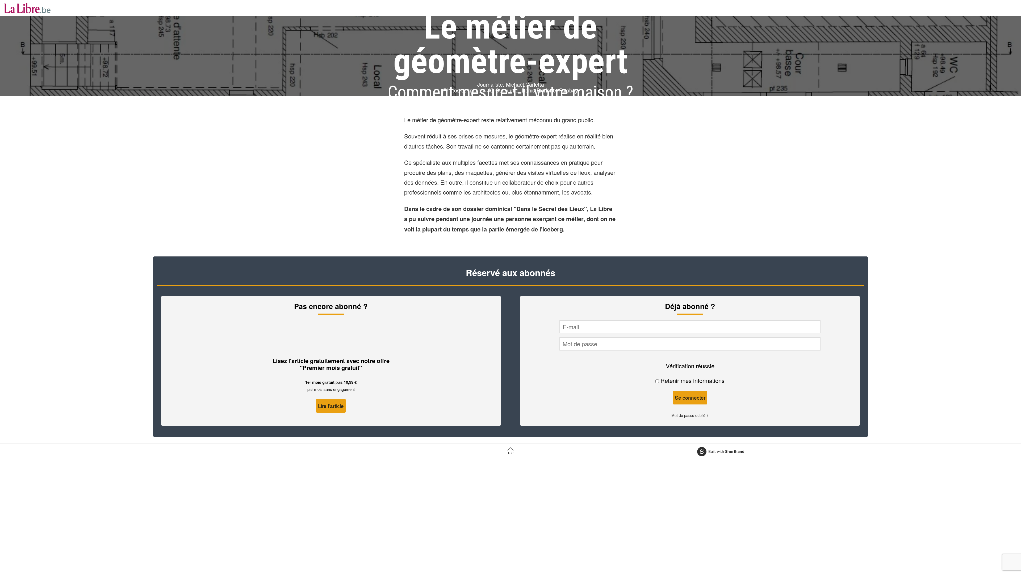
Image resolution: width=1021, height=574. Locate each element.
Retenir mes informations (692, 380)
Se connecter (690, 397)
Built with (726, 451)
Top (510, 453)
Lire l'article (331, 405)
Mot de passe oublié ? (690, 415)
